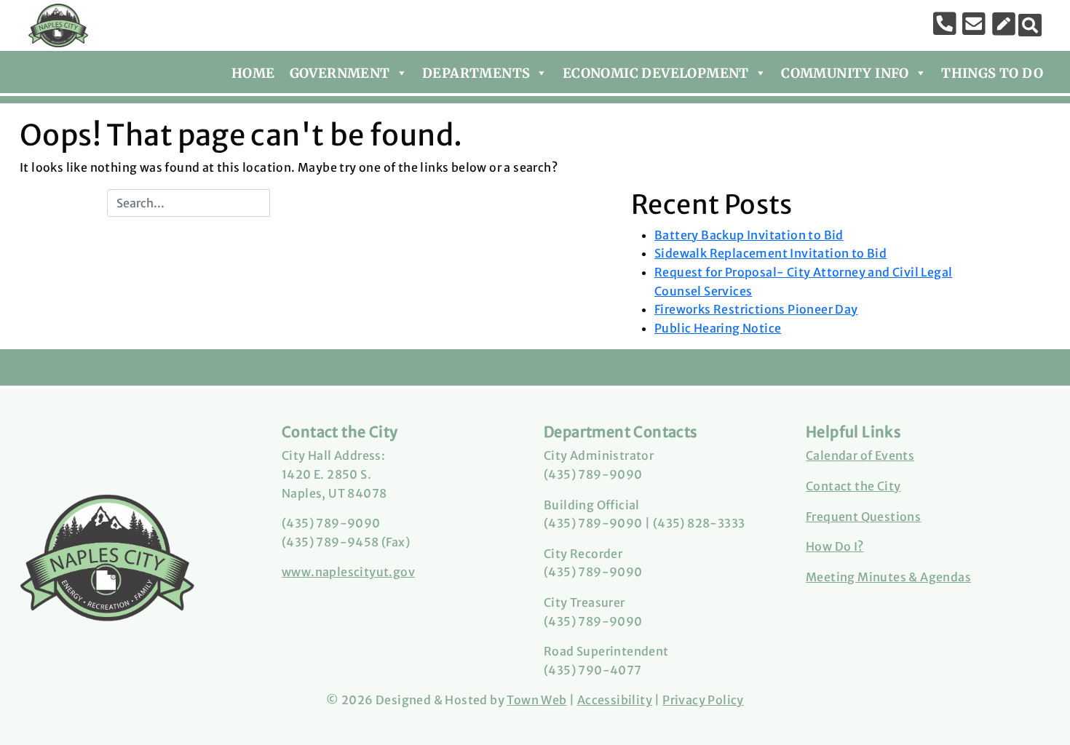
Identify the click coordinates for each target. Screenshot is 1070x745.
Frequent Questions (863, 516)
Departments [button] (476, 73)
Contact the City (853, 486)
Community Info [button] (845, 73)
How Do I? (835, 546)
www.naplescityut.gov (348, 572)
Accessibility (614, 700)
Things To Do (992, 73)
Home (253, 73)
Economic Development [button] (656, 73)
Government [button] (340, 73)
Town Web (536, 700)
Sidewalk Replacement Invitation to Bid (770, 253)
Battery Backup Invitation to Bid (749, 235)
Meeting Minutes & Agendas (888, 577)
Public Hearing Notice (717, 328)
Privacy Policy (703, 700)
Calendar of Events (860, 455)
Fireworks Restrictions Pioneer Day (756, 309)
